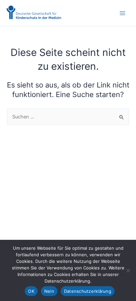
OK (31, 291)
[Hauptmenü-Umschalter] (122, 13)
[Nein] (127, 270)
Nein (49, 291)
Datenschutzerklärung (87, 291)
